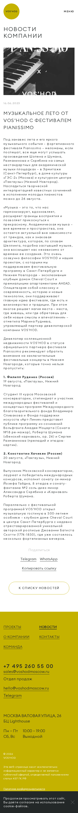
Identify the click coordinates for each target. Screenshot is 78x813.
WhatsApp (49, 559)
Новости (48, 627)
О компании (16, 637)
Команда (12, 646)
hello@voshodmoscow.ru (26, 688)
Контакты (49, 637)
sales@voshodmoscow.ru (26, 671)
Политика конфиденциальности (24, 788)
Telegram (28, 559)
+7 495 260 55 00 (42, 11)
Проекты (12, 627)
